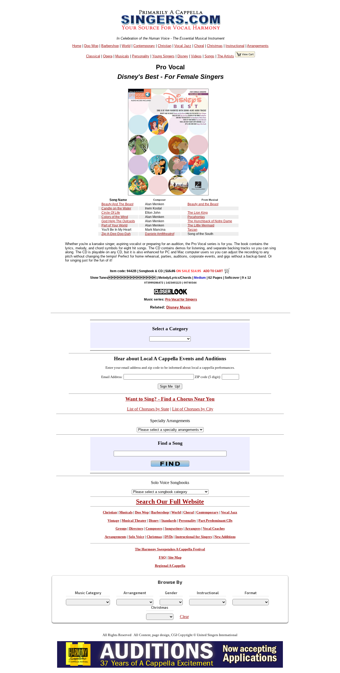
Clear (184, 616)
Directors (136, 528)
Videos (196, 56)
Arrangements (258, 46)
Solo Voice (136, 537)
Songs (209, 56)
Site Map (174, 557)
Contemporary (144, 46)
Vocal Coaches (214, 528)
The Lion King (198, 213)
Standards (168, 520)
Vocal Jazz (182, 46)
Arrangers (193, 528)
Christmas (215, 46)
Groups (121, 528)
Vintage (113, 520)
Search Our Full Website (170, 501)
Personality (140, 56)
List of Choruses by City (192, 409)
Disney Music (178, 307)
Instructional (235, 46)
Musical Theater (134, 520)
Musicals (122, 56)
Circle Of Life (110, 213)
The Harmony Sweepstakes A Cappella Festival (170, 549)
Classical (93, 56)
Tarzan (192, 230)
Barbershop (110, 46)
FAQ (162, 557)
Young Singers (163, 56)
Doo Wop (91, 46)
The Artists (225, 56)
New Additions (225, 537)
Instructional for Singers (193, 537)
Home (76, 46)
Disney (182, 56)
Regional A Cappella (170, 566)
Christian (164, 46)
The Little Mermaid (201, 225)
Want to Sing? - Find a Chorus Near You (170, 399)
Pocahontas (196, 217)
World (126, 46)
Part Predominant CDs (215, 520)
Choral (199, 46)
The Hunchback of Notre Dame (210, 221)
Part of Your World (114, 225)
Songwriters (174, 528)
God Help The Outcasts (118, 221)
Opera (107, 56)
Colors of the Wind (114, 217)
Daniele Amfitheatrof (159, 234)
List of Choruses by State (148, 409)
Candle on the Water (116, 208)
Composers (154, 528)
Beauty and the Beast (203, 204)
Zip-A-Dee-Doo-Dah (116, 234)
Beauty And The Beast (117, 204)
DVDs (168, 537)
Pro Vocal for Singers (181, 299)
